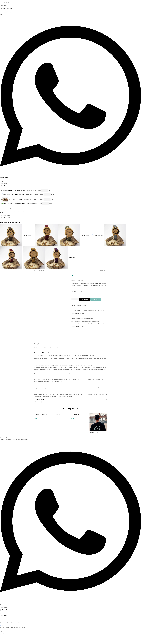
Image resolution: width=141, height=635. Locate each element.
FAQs (1, 631)
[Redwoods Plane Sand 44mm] (34, 257)
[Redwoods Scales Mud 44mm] (11, 235)
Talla (72, 289)
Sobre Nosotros (3, 630)
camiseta (78, 336)
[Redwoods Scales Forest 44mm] (29, 235)
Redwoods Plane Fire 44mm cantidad (33, 190)
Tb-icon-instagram (4, 0)
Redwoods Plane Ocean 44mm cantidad (33, 203)
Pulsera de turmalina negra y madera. (16, 199)
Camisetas (4, 219)
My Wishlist (4, 183)
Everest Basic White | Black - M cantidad (34, 194)
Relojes (1, 610)
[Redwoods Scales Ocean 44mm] (98, 235)
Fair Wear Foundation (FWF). (87, 365)
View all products (71, 257)
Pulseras (1, 612)
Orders (3, 181)
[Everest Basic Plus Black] (98, 422)
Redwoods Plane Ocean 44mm (18, 203)
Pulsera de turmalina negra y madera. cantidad (33, 199)
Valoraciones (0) (38, 402)
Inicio (35, 270)
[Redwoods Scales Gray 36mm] (115, 235)
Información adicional (39, 399)
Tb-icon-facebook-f (14, 603)
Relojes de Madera (6, 215)
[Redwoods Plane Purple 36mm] (56, 257)
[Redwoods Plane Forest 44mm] (69, 235)
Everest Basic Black (74, 416)
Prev (102, 270)
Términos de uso (3, 615)
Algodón (75, 336)
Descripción (37, 344)
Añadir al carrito (84, 299)
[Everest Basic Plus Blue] (57, 414)
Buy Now (96, 299)
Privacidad (2, 633)
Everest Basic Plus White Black (39, 416)
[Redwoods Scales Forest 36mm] (86, 235)
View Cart (2, 212)
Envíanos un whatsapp (5, 603)
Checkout (6, 212)
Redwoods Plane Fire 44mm (19, 190)
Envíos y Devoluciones (4, 609)
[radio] (72, 291)
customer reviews (79, 280)
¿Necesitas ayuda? (4, 177)
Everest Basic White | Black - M (19, 194)
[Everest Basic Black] (75, 414)
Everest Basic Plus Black (94, 432)
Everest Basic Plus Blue (57, 416)
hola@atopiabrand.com (7, 8)
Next (105, 270)
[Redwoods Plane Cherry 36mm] (46, 235)
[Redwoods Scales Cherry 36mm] (11, 257)
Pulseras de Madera (6, 217)
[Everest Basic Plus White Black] (40, 414)
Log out (3, 185)
